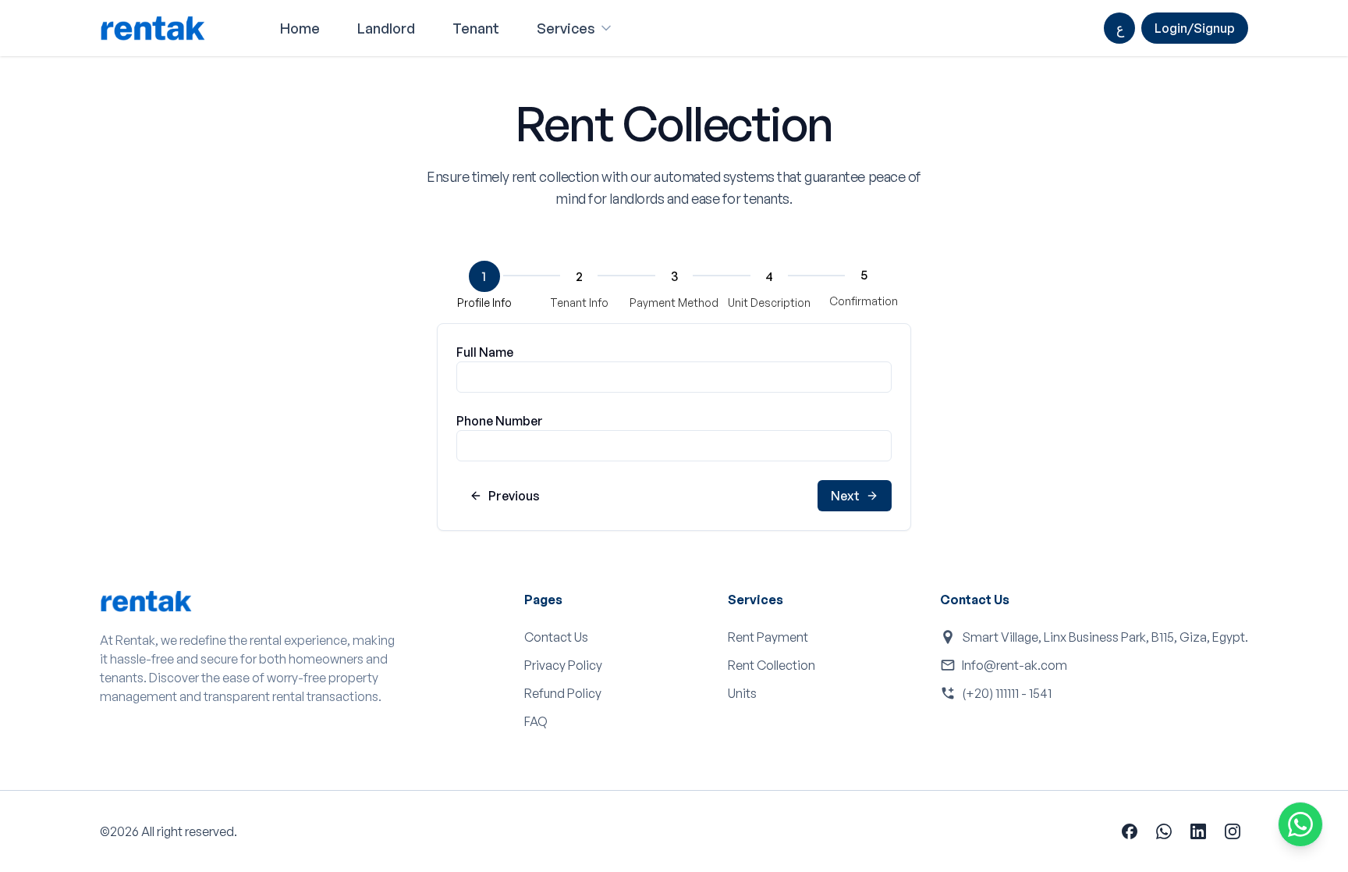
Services (566, 28)
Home (300, 28)
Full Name (484, 352)
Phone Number (499, 421)
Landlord (386, 28)
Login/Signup (1195, 28)
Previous (514, 496)
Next (845, 496)
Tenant (475, 28)
